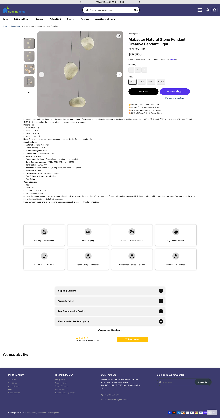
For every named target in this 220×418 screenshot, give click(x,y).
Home (5, 26)
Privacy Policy (60, 380)
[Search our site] (86, 10)
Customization (13, 386)
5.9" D (132, 82)
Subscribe (202, 382)
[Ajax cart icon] (214, 10)
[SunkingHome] (14, 10)
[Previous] (80, 2)
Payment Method (61, 389)
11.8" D (161, 82)
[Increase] (144, 70)
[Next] (140, 2)
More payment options (174, 98)
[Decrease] (131, 70)
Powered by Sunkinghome (48, 413)
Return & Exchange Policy (65, 393)
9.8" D (151, 82)
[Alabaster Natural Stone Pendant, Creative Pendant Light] (118, 36)
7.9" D (141, 82)
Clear (136, 10)
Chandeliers (15, 26)
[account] (207, 10)
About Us (12, 380)
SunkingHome (30, 413)
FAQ (10, 389)
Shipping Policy (61, 383)
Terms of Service (61, 386)
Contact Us (12, 383)
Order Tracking (14, 393)
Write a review (132, 339)
